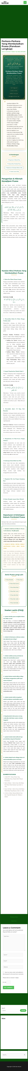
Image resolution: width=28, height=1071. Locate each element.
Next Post (14, 921)
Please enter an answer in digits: (11, 977)
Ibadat (13, 51)
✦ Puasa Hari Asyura (14, 591)
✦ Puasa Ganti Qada (14, 602)
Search (3, 1008)
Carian (23, 1010)
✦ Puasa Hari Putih (14, 595)
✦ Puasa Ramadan (9, 579)
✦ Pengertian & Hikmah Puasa (14, 160)
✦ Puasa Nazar (19, 579)
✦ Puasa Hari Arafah (14, 599)
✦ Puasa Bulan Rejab (14, 587)
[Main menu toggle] (25, 2)
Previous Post (14, 917)
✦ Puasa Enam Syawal (14, 583)
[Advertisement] (14, 19)
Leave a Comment (6, 51)
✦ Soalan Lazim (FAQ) (14, 171)
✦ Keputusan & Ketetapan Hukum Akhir (14, 167)
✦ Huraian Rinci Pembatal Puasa (14, 163)
